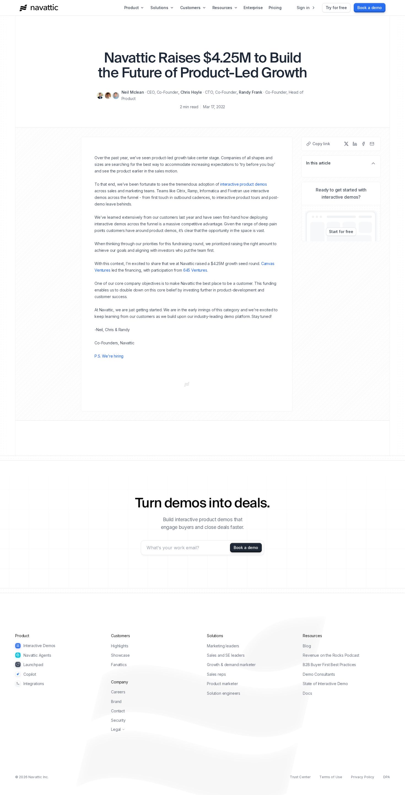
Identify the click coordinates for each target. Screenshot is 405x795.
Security (118, 720)
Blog (307, 645)
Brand (116, 701)
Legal (116, 729)
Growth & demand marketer (231, 664)
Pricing (275, 7)
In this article (318, 163)
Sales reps (216, 674)
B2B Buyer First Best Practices (329, 664)
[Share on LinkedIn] (355, 144)
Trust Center (300, 777)
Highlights (119, 645)
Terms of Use (330, 777)
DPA (386, 777)
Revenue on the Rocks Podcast (331, 655)
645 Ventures (195, 270)
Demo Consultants (319, 674)
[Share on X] (346, 144)
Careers (118, 691)
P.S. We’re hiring (108, 356)
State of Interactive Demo (325, 683)
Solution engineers (223, 693)
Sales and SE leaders (226, 655)
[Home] (39, 7)
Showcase (120, 655)
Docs (307, 693)
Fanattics (119, 664)
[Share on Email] (372, 144)
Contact (118, 711)
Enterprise (253, 7)
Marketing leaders (223, 645)
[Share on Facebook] (363, 144)
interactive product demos (243, 184)
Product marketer (222, 683)
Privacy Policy (362, 777)
